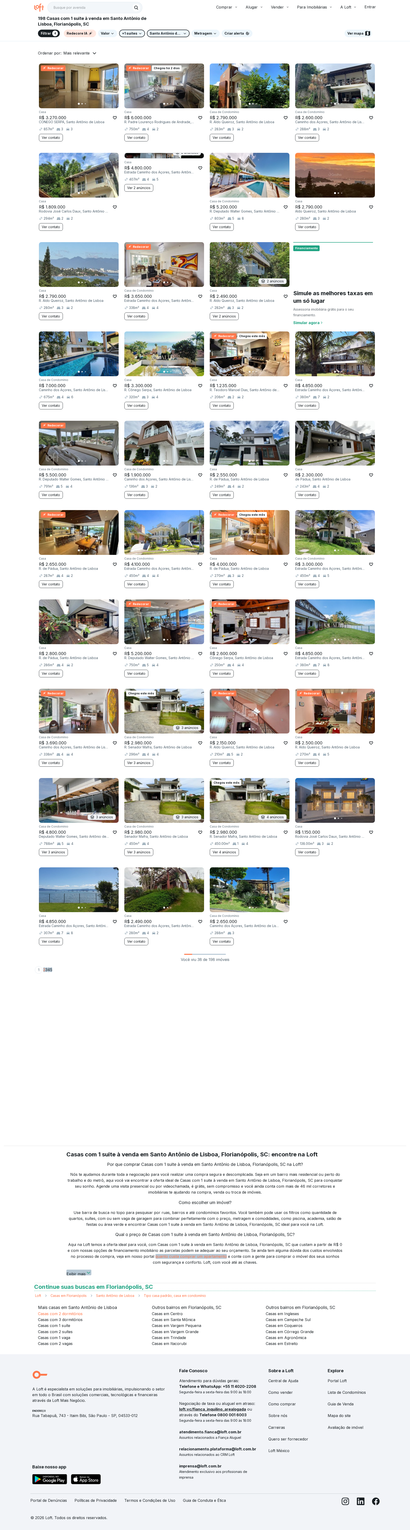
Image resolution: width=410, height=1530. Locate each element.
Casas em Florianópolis (69, 1296)
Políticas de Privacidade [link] (96, 1500)
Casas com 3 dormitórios (60, 1319)
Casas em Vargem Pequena (176, 1325)
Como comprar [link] (282, 1404)
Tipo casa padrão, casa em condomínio (175, 1296)
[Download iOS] (86, 1480)
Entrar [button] (370, 7)
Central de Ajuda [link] (283, 1380)
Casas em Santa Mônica (173, 1319)
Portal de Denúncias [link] (48, 1500)
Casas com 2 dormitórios (60, 1313)
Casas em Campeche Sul (288, 1319)
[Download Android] (49, 1480)
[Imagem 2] (82, 103)
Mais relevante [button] (76, 53)
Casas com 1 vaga (54, 1337)
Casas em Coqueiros (284, 1325)
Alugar (252, 7)
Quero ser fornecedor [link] (288, 1439)
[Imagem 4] (88, 103)
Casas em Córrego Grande (290, 1331)
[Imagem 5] (92, 103)
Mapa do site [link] (339, 1415)
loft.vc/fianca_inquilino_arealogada (212, 1409)
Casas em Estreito (282, 1343)
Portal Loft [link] (337, 1380)
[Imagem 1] (79, 104)
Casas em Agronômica (286, 1337)
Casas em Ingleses (282, 1313)
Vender (277, 7)
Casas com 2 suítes (55, 1331)
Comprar (224, 7)
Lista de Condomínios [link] (347, 1392)
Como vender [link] (280, 1392)
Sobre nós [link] (277, 1415)
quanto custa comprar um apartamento (191, 1256)
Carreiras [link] (276, 1427)
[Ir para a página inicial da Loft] (40, 7)
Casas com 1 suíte (54, 1325)
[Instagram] (345, 1502)
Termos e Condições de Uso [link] (149, 1500)
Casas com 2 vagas (55, 1343)
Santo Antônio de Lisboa (115, 1296)
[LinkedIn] (360, 1502)
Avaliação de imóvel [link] (345, 1427)
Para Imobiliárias (312, 7)
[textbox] (94, 7)
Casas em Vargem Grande (175, 1331)
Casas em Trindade (169, 1337)
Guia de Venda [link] (341, 1404)
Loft (38, 1296)
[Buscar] (136, 7)
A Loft (345, 7)
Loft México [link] (278, 1450)
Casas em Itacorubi (169, 1343)
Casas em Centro (167, 1313)
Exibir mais (76, 1273)
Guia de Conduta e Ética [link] (204, 1500)
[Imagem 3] (85, 103)
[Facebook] (376, 1502)
